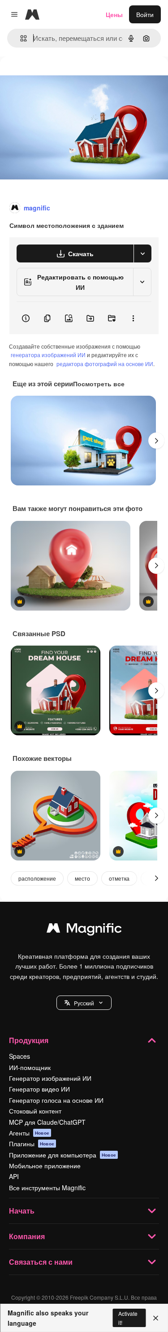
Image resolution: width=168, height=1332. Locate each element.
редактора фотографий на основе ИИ (104, 363)
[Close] (155, 1318)
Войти (145, 14)
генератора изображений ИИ (48, 354)
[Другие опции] (133, 318)
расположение (37, 878)
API (14, 1176)
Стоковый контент (35, 1110)
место (82, 878)
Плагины (31, 1143)
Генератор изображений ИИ (50, 1078)
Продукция (28, 1040)
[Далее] (156, 440)
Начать (21, 1210)
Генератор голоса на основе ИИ (56, 1100)
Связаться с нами (41, 1262)
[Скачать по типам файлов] (142, 253)
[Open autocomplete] (20, 38)
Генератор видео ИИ (39, 1088)
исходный (60, 77)
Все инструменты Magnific (47, 1187)
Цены (114, 14)
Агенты (29, 1132)
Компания (27, 1236)
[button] (84, 1003)
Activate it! (128, 1318)
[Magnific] (84, 930)
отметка (119, 878)
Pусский (84, 1003)
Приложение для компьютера (62, 1154)
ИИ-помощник (30, 1067)
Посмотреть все (99, 383)
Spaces (19, 1056)
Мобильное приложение (45, 1165)
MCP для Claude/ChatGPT (47, 1122)
